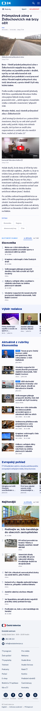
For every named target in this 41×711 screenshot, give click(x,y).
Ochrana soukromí (15, 707)
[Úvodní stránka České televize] (11, 625)
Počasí (4, 674)
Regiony (19, 223)
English (4, 707)
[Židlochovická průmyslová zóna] (20, 44)
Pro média (25, 651)
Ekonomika (7, 223)
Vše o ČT (5, 687)
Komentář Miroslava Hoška (11, 160)
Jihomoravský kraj (10, 228)
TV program (6, 651)
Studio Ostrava (27, 665)
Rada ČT (24, 669)
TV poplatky (6, 660)
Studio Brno (26, 660)
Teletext (5, 665)
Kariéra (24, 674)
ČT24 (22, 228)
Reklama (24, 655)
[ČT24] (6, 3)
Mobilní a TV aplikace (10, 683)
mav (3, 27)
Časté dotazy (26, 683)
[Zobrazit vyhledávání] (33, 3)
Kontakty (25, 687)
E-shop (4, 678)
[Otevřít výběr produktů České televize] (38, 3)
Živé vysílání (6, 655)
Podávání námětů (28, 678)
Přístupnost (29, 707)
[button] (20, 148)
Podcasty (5, 669)
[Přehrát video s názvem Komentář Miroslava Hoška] (20, 148)
